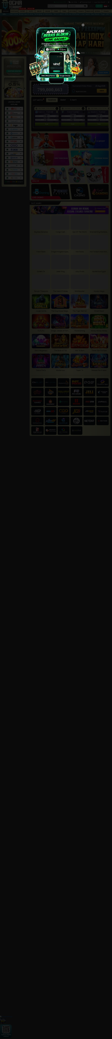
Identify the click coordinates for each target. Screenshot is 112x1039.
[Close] (83, 25)
